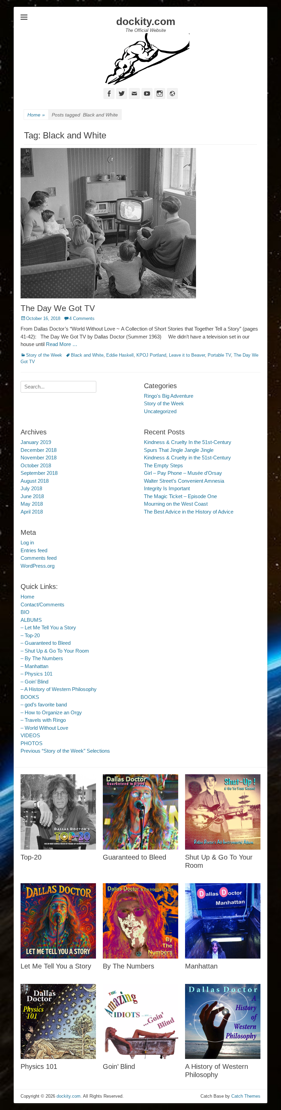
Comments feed (39, 558)
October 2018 (36, 465)
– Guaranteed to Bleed (46, 643)
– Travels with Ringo (43, 720)
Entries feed (34, 550)
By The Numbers (128, 966)
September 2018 (39, 473)
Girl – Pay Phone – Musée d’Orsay (183, 473)
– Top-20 (30, 635)
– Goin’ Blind (34, 681)
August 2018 (35, 481)
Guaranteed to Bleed (134, 857)
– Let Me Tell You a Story (48, 627)
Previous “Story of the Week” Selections (65, 751)
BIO (25, 612)
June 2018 (32, 496)
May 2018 (32, 504)
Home (36, 115)
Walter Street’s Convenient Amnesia (184, 481)
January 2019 (36, 442)
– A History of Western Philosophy (59, 689)
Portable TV (219, 355)
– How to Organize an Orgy (51, 712)
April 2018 (32, 512)
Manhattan (201, 966)
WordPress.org (37, 566)
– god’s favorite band (44, 704)
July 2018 (31, 488)
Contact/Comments (42, 604)
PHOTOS (31, 743)
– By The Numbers (42, 658)
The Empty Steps (163, 465)
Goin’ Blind (119, 1066)
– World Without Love (44, 728)
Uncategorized (160, 411)
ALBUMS (31, 620)
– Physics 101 (36, 674)
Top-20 (31, 857)
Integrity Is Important (167, 488)
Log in (27, 542)
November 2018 (39, 457)
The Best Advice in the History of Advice (188, 512)
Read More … (61, 344)
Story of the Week (44, 355)
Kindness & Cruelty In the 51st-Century (187, 442)
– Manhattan (34, 666)
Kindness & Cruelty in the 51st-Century (187, 457)
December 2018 (39, 450)
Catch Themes (245, 1096)
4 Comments (82, 318)
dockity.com (145, 21)
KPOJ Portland (151, 355)
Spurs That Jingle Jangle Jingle (178, 450)
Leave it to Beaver (187, 355)
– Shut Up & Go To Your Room (55, 651)
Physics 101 (39, 1066)
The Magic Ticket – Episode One (180, 496)
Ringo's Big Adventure (168, 396)
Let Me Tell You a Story (56, 966)
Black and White (87, 355)
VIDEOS (30, 735)
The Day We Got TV (58, 308)
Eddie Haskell (120, 355)
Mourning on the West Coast (176, 504)
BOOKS (30, 697)
